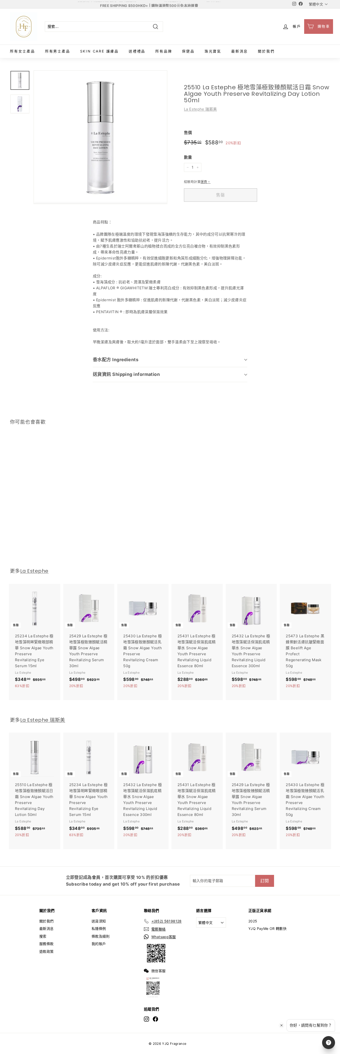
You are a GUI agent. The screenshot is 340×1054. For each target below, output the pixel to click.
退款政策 (46, 951)
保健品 (188, 51)
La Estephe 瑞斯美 (200, 109)
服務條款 (46, 944)
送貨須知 (99, 921)
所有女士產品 (22, 51)
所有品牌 (163, 51)
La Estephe (34, 570)
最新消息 (239, 51)
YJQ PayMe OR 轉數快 (267, 928)
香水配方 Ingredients (115, 359)
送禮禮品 (137, 51)
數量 (188, 157)
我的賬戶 (99, 944)
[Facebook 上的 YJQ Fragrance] (155, 1019)
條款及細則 (101, 936)
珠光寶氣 (213, 51)
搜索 (43, 936)
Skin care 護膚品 (99, 51)
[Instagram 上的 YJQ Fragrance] (146, 1019)
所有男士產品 (57, 51)
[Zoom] (100, 137)
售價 (188, 132)
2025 (252, 921)
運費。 (206, 182)
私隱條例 (99, 928)
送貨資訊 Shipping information (126, 374)
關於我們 (266, 51)
